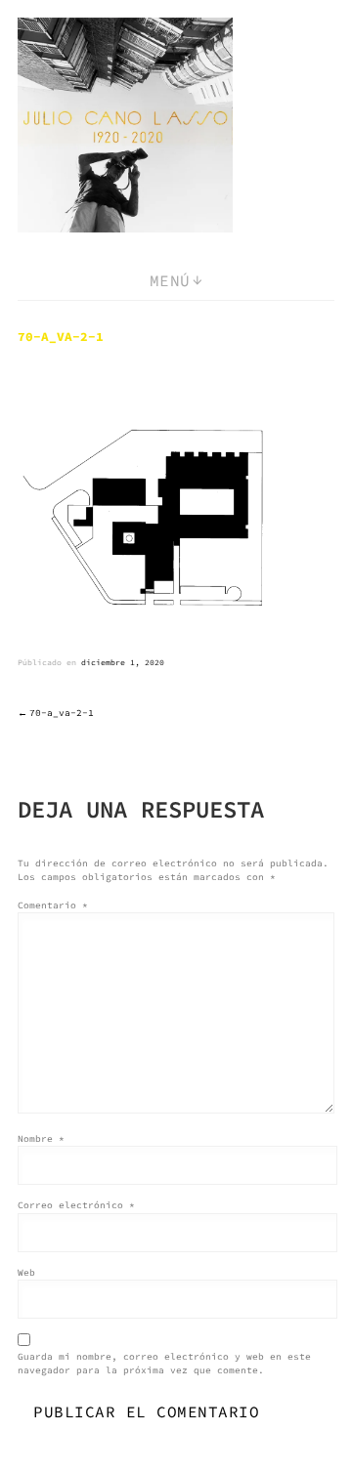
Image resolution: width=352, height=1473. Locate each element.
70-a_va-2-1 (61, 713)
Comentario (53, 905)
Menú (170, 280)
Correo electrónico (76, 1205)
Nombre (41, 1139)
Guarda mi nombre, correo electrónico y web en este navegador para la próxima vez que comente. (164, 1363)
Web (26, 1273)
